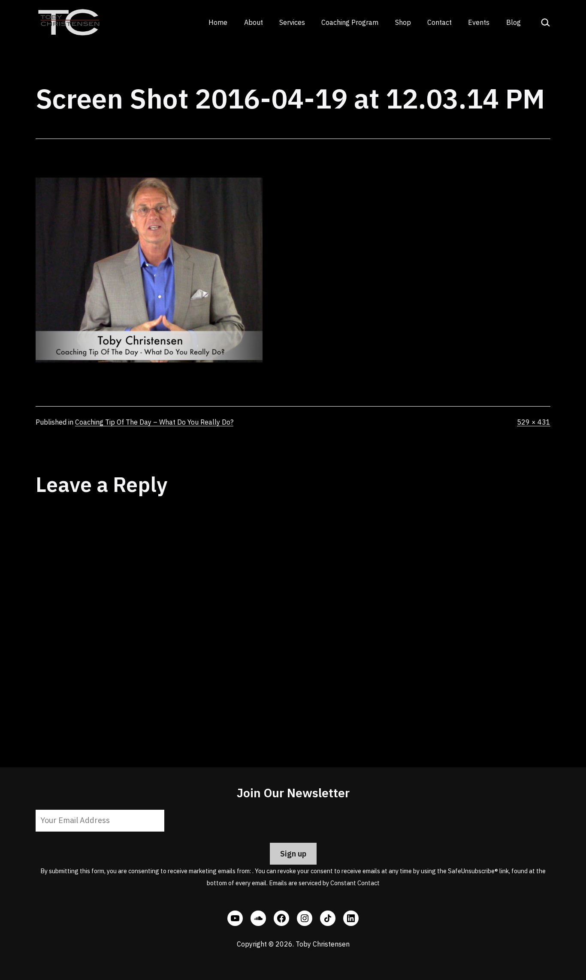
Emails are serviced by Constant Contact (324, 883)
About (253, 22)
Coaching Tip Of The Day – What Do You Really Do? (154, 422)
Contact (439, 22)
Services (292, 22)
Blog (513, 22)
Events (478, 22)
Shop (403, 22)
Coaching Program (349, 22)
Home (217, 22)
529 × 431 (533, 422)
